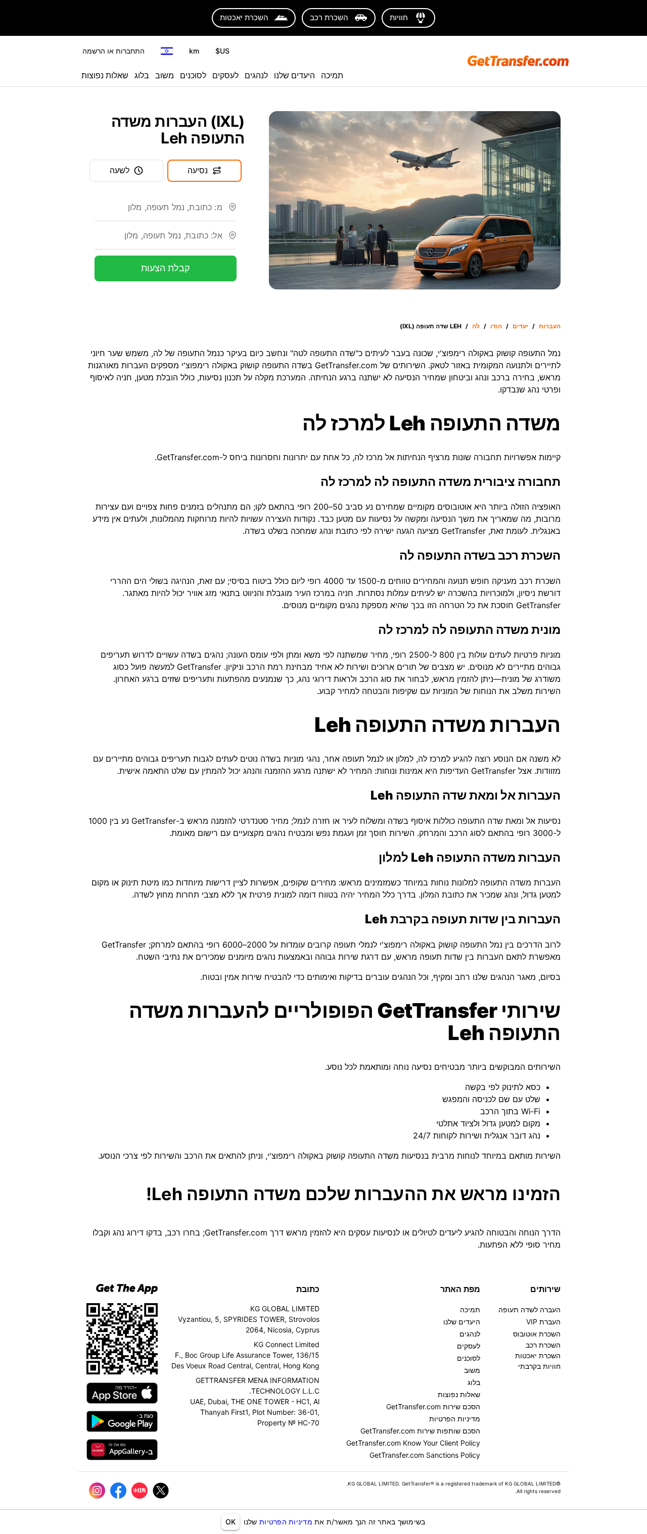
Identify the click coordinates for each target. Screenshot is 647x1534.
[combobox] (158, 211)
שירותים (545, 1289)
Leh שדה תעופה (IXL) (430, 326)
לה (476, 326)
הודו (496, 326)
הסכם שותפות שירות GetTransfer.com (420, 1430)
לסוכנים (193, 75)
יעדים (520, 326)
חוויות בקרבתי (539, 1366)
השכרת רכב (543, 1345)
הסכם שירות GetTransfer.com (433, 1406)
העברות (550, 326)
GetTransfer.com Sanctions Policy (424, 1455)
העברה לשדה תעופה (529, 1309)
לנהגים (256, 75)
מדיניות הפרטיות (285, 1521)
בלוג (141, 75)
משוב (164, 75)
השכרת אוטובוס (537, 1333)
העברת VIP (543, 1321)
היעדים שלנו (294, 75)
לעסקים (225, 75)
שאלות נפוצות (104, 75)
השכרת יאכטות (538, 1355)
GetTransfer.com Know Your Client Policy (413, 1443)
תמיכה (332, 75)
